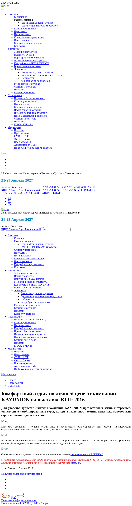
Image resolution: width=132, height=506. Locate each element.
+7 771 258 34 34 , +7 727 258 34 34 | (61, 190)
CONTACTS (88, 190)
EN (9, 204)
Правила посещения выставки (30, 115)
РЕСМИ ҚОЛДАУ (30, 503)
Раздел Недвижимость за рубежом (39, 25)
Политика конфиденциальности (19, 500)
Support (45, 503)
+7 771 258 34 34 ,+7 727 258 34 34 (20, 193)
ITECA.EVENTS (23, 124)
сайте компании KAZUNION (87, 454)
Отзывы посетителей (25, 118)
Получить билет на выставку (30, 98)
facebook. (76, 462)
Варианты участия (24, 54)
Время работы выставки (27, 66)
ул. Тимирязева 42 (31, 190)
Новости (19, 89)
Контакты (19, 46)
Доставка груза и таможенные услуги (41, 75)
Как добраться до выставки (29, 43)
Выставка (13, 14)
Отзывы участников (25, 86)
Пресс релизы (15, 382)
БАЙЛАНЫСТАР (51, 193)
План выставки (22, 34)
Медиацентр (14, 127)
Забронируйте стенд (31, 473)
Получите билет (10, 473)
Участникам (14, 48)
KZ (9, 198)
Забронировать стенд (25, 51)
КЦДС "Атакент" (11, 190)
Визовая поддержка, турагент (37, 72)
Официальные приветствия (29, 37)
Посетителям (15, 95)
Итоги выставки (23, 40)
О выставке (20, 17)
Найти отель (27, 78)
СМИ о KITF (21, 136)
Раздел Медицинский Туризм (37, 22)
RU (9, 201)
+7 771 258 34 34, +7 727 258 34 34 (60, 187)
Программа (20, 31)
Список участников (25, 28)
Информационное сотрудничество (33, 147)
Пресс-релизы (21, 133)
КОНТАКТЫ (87, 187)
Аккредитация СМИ (25, 144)
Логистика (20, 69)
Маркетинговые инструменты (30, 60)
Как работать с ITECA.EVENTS (31, 63)
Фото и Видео (22, 139)
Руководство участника (27, 83)
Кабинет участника (24, 92)
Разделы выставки (24, 241)
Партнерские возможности (29, 57)
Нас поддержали (23, 142)
